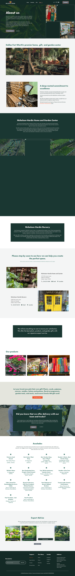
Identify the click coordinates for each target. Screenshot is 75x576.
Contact (30, 562)
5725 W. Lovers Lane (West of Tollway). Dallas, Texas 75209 (61, 560)
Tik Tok (48, 561)
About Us (31, 557)
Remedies (32, 2)
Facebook (48, 557)
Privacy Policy (32, 565)
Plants (28, 2)
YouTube (48, 563)
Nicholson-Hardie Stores (45, 103)
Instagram (49, 559)
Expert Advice (32, 560)
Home (39, 557)
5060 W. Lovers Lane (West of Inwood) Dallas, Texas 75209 (61, 566)
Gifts (37, 2)
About (40, 2)
